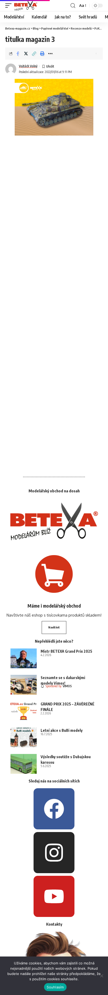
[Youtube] (54, 896)
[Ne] (101, 975)
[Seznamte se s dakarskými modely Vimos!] (23, 685)
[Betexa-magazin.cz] (25, 5)
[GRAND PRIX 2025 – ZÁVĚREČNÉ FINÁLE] (23, 711)
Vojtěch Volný (28, 66)
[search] (73, 6)
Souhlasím (55, 987)
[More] (50, 53)
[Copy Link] (34, 53)
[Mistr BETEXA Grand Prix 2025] (23, 658)
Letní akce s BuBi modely (62, 730)
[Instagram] (54, 852)
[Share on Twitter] (26, 53)
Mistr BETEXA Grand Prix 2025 (66, 651)
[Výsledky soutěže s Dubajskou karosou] (23, 764)
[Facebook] (54, 808)
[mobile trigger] (9, 5)
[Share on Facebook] (17, 53)
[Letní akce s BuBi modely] (23, 737)
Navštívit (54, 627)
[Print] (42, 53)
